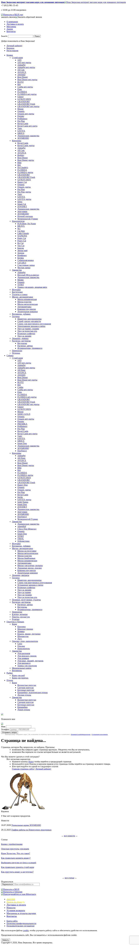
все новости (69, 836)
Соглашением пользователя (100, 734)
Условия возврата (16, 910)
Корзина (10, 48)
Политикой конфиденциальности (80, 734)
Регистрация (12, 50)
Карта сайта (12, 921)
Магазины (11, 26)
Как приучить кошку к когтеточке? (17, 872)
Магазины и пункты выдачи (21, 913)
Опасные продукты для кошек (15, 849)
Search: (4, 36)
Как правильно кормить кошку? (16, 858)
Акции (10, 29)
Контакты (11, 31)
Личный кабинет (14, 45)
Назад (31, 761)
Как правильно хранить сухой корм (17, 867)
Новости (11, 907)
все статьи (69, 878)
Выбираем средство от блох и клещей (18, 862)
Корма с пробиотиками (12, 844)
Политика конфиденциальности (21, 923)
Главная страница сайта (23, 769)
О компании (12, 21)
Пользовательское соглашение (20, 926)
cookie (26, 930)
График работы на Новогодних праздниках (31, 830)
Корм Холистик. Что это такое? (15, 853)
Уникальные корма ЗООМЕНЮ (26, 825)
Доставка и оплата (15, 24)
